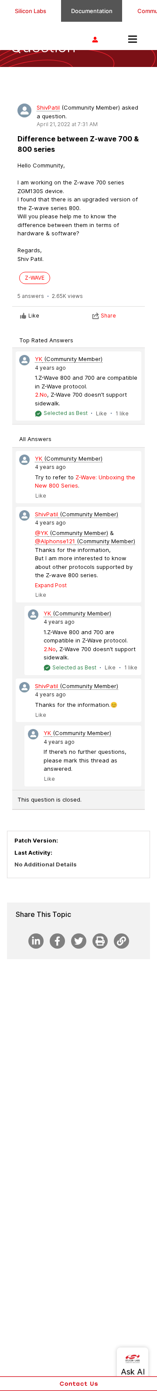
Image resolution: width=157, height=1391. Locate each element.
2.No (41, 394)
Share (108, 315)
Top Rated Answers (46, 340)
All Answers (35, 438)
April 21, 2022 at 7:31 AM (67, 124)
